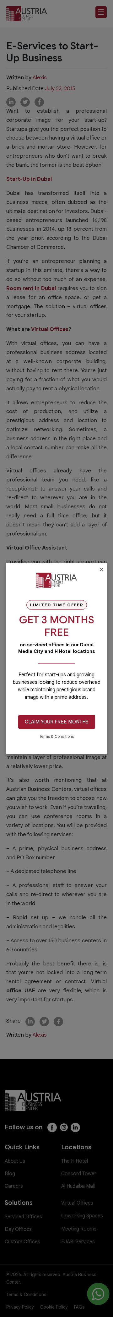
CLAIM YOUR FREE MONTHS (57, 722)
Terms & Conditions (56, 736)
